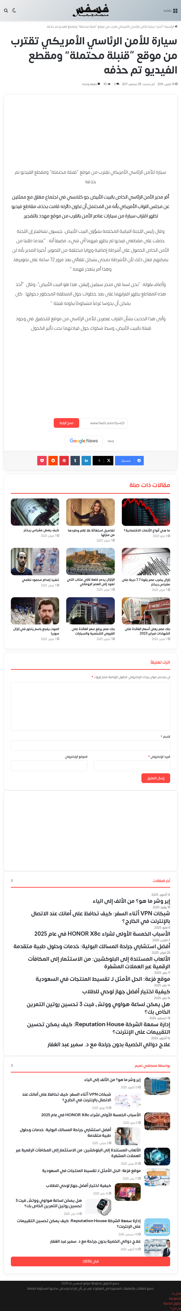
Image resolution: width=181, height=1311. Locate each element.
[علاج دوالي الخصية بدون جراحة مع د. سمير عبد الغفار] (157, 1248)
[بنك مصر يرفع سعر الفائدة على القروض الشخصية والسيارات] (90, 610)
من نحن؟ (175, 1308)
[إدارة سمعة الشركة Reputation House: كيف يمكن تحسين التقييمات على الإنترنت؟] (157, 1227)
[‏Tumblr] (75, 460)
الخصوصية (175, 1298)
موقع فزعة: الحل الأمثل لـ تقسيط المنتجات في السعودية (91, 1171)
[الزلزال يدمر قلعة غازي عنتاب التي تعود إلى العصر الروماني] (90, 561)
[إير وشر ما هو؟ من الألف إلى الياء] (157, 1086)
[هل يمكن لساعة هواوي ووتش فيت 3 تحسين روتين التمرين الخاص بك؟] (98, 1207)
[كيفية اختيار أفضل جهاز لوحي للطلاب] (128, 1192)
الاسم (165, 736)
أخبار (159, 26)
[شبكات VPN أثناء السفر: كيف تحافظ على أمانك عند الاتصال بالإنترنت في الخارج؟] (128, 1101)
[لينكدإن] (86, 460)
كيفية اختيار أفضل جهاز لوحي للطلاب (78, 1185)
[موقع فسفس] (91, 10)
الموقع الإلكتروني (76, 756)
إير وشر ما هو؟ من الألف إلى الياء (112, 1080)
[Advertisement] (90, 127)
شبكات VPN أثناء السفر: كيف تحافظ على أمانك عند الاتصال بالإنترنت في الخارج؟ (66, 1097)
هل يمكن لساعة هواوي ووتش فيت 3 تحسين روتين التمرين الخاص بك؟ (49, 1203)
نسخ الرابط (66, 423)
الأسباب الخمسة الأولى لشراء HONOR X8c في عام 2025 (91, 1115)
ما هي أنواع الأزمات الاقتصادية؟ (147, 530)
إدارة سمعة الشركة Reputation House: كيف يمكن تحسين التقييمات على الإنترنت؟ (79, 1224)
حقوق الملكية (172, 1303)
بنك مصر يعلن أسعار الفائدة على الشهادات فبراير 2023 (147, 631)
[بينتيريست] (64, 460)
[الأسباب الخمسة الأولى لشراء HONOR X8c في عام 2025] (157, 1121)
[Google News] (84, 441)
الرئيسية (170, 26)
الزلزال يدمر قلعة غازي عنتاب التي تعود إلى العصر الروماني (91, 582)
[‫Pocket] (42, 460)
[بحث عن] (6, 12)
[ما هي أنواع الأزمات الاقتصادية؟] (146, 512)
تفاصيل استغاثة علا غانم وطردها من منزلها (91, 533)
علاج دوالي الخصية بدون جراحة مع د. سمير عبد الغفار (95, 1241)
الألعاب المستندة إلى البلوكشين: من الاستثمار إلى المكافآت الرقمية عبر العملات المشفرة (78, 1153)
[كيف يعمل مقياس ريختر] (35, 512)
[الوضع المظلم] (14, 12)
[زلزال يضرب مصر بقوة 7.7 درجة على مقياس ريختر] (146, 561)
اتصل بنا (176, 1293)
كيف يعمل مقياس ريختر (41, 530)
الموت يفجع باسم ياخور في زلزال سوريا (36, 631)
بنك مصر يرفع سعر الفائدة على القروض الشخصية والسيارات (93, 631)
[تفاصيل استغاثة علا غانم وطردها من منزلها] (90, 512)
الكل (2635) (91, 1261)
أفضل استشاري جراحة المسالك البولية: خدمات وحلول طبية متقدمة (65, 1133)
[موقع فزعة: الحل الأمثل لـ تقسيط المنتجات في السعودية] (157, 1177)
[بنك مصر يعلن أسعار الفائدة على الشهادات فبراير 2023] (146, 610)
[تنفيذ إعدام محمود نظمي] (35, 561)
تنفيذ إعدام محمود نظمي (40, 579)
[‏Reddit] (53, 460)
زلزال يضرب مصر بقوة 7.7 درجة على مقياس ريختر (146, 582)
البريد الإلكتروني (159, 756)
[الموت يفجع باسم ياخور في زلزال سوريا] (35, 610)
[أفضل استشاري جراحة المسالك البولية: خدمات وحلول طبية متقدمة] (128, 1136)
